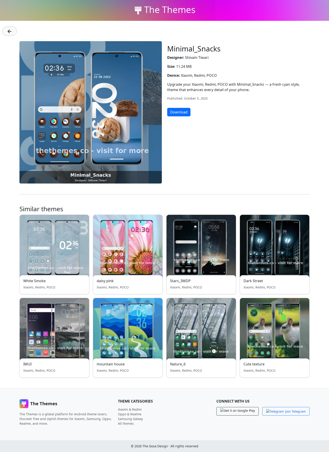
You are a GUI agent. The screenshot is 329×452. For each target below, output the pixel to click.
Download (179, 112)
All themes (126, 423)
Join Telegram (295, 411)
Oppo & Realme (129, 414)
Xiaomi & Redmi (130, 409)
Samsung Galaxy (130, 419)
